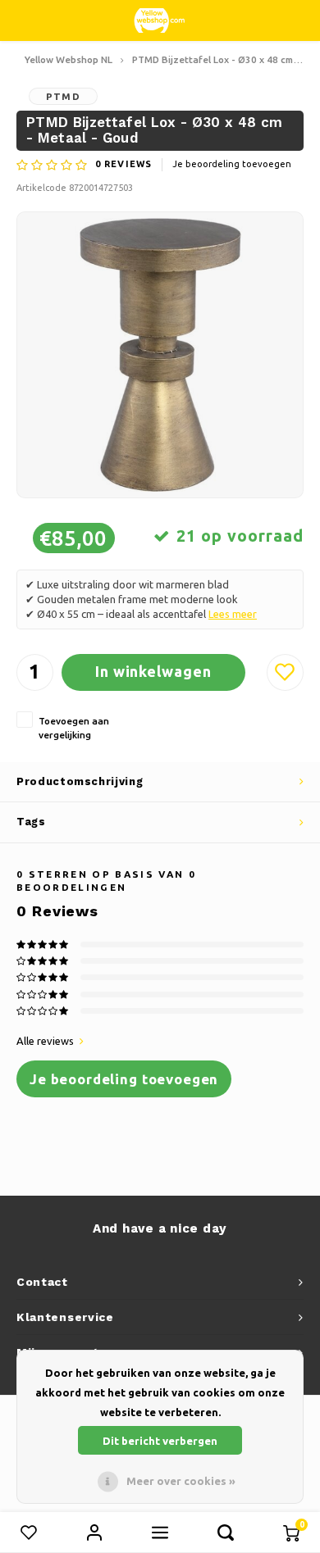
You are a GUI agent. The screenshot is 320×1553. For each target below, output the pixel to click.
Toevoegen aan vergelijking (74, 727)
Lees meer (232, 614)
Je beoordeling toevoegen (231, 164)
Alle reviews (45, 1041)
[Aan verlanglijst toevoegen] (285, 672)
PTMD (63, 96)
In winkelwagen (153, 671)
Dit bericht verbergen (160, 1440)
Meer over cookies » (180, 1481)
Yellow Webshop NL (68, 59)
